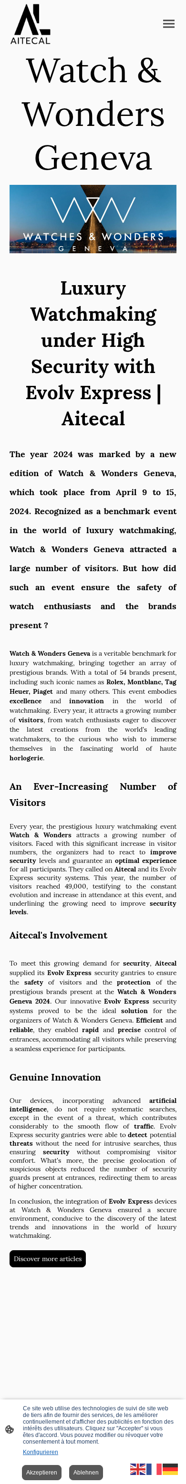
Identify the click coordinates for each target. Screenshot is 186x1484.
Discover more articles (48, 1258)
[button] (138, 1469)
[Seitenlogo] (30, 24)
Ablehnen (86, 1472)
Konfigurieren (40, 1452)
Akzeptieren (41, 1472)
